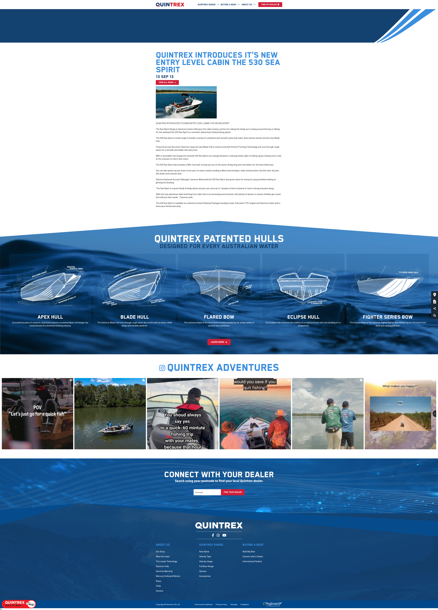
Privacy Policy (221, 604)
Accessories (205, 576)
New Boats (204, 551)
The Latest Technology (166, 561)
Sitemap (233, 604)
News (158, 580)
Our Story (160, 551)
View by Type (205, 556)
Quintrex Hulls (162, 566)
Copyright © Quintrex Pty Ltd (168, 604)
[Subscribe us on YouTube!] (224, 535)
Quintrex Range (207, 4)
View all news (166, 82)
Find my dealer (269, 4)
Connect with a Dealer (252, 556)
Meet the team (163, 556)
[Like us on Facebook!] (213, 535)
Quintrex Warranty (164, 571)
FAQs (158, 585)
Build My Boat (248, 551)
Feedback (245, 604)
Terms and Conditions (203, 604)
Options (202, 571)
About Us (247, 4)
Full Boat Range (206, 566)
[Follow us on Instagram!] (218, 535)
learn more (217, 342)
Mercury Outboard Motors (168, 576)
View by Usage (205, 561)
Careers (159, 590)
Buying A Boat (229, 4)
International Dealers (252, 561)
